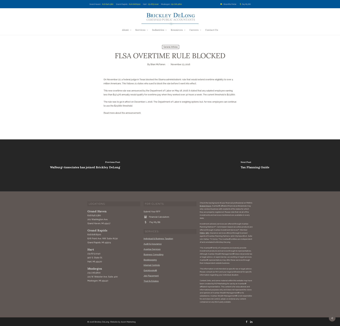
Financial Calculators (159, 217)
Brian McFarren (157, 64)
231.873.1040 (153, 4)
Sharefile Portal (229, 4)
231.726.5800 (176, 4)
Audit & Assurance (153, 244)
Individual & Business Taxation (158, 238)
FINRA (202, 233)
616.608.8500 (135, 4)
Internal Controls (152, 265)
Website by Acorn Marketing (123, 322)
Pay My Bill (246, 4)
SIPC (207, 233)
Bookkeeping (150, 260)
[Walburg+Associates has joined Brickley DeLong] (85, 165)
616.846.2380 (107, 4)
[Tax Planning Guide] (255, 165)
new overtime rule (117, 90)
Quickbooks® (150, 270)
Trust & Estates (151, 281)
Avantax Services (152, 249)
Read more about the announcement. (122, 113)
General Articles (170, 47)
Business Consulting (153, 254)
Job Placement (151, 276)
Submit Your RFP (152, 211)
